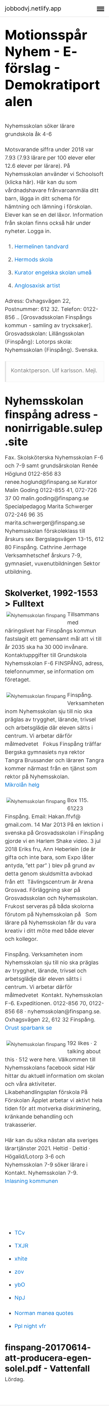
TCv (20, 1232)
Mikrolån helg (22, 785)
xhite (21, 1258)
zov (19, 1271)
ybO (20, 1284)
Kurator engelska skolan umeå (53, 272)
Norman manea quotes (44, 1313)
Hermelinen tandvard (41, 246)
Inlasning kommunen (31, 1181)
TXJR (21, 1245)
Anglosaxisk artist (37, 285)
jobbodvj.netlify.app (33, 8)
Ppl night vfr (30, 1326)
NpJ (20, 1297)
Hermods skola (34, 259)
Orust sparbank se (28, 1028)
